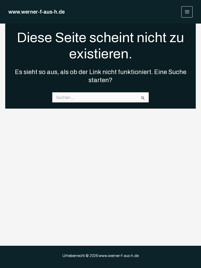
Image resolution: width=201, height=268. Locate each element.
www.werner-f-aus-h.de (36, 12)
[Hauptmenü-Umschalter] (187, 12)
